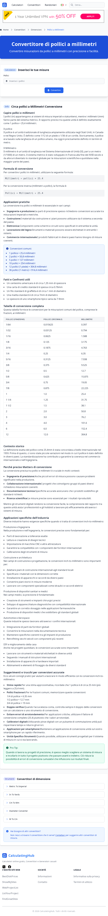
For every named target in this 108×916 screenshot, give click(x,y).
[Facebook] (9, 866)
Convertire (56, 90)
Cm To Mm (14, 802)
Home (6, 29)
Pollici (6, 75)
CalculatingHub (47, 911)
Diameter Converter (18, 811)
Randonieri (51, 4)
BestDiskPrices (10, 876)
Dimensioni (36, 29)
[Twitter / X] (4, 866)
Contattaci (60, 835)
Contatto (42, 882)
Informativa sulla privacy (87, 876)
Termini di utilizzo (83, 882)
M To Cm (13, 819)
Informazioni (45, 876)
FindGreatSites (10, 898)
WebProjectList (10, 887)
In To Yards (14, 794)
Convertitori (34, 4)
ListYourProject (10, 893)
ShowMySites (9, 882)
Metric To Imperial (18, 786)
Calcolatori (17, 4)
